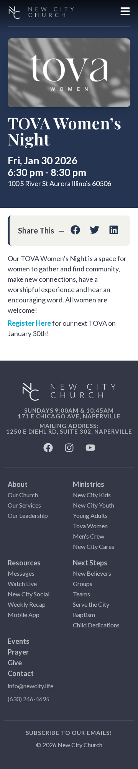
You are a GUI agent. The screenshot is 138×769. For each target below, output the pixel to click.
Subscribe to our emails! (69, 732)
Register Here (29, 323)
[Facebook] (48, 447)
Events (19, 641)
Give (15, 662)
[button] (75, 229)
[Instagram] (69, 447)
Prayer (18, 652)
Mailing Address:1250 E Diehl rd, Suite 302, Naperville (69, 428)
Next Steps (90, 562)
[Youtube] (90, 447)
